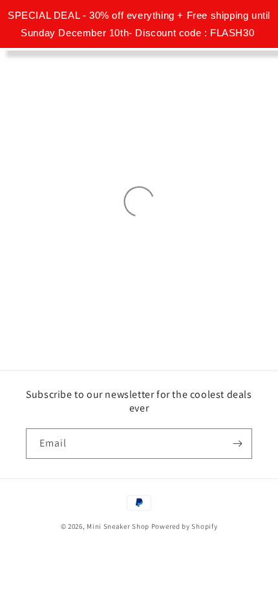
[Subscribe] (237, 443)
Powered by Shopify (184, 526)
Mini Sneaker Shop (118, 526)
